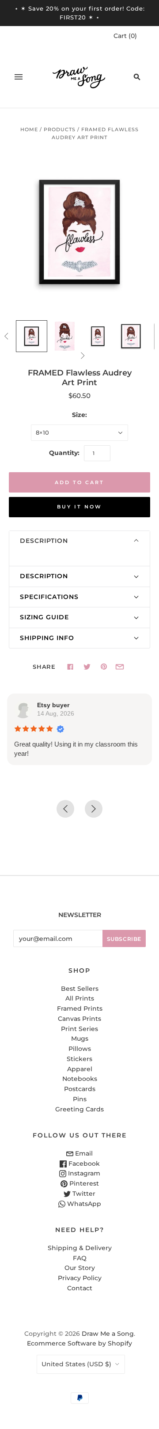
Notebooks (79, 1079)
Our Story (79, 1268)
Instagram (83, 1173)
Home (29, 129)
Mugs (79, 1038)
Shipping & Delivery (80, 1248)
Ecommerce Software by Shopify (79, 1343)
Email (83, 1153)
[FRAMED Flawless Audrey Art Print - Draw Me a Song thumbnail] (31, 336)
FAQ (80, 1258)
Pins (80, 1099)
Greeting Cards (79, 1109)
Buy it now (79, 507)
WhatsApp (83, 1204)
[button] (79, 541)
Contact (79, 1288)
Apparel (79, 1069)
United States (76, 1364)
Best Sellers (79, 989)
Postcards (79, 1089)
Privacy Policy (80, 1278)
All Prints (79, 998)
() (125, 36)
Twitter (83, 1194)
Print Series (79, 1029)
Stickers (79, 1059)
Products (60, 129)
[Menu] (18, 77)
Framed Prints (79, 1008)
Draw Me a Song (108, 1334)
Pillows (79, 1049)
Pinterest (83, 1183)
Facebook (83, 1163)
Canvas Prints (79, 1019)
